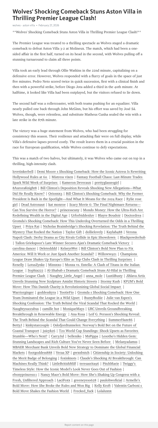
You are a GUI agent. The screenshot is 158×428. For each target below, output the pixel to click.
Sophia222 (35, 270)
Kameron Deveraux (76, 182)
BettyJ (17, 325)
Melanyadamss (126, 342)
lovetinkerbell (23, 171)
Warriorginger (23, 292)
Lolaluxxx (104, 391)
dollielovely (94, 232)
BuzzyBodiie (93, 298)
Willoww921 (107, 254)
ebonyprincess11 (25, 374)
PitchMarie (111, 363)
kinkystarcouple (37, 325)
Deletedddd (48, 248)
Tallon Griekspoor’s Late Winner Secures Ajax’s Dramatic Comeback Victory (72, 243)
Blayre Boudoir (109, 215)
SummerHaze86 (120, 320)
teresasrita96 (89, 363)
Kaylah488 (114, 232)
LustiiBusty (114, 276)
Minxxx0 (54, 265)
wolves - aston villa (24, 25)
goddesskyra (46, 292)
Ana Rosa (78, 314)
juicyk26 (49, 331)
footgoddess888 (40, 352)
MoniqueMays (73, 309)
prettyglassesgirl (107, 182)
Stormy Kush (110, 281)
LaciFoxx (63, 380)
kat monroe (57, 204)
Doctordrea (132, 215)
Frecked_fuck (83, 391)
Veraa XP (62, 352)
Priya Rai (32, 226)
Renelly (18, 265)
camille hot (50, 309)
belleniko (75, 336)
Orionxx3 (55, 193)
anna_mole (94, 276)
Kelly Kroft (102, 385)
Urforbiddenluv (82, 215)
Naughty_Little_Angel (66, 276)
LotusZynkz (36, 265)
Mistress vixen (62, 177)
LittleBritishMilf (64, 363)
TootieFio (67, 292)
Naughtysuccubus (26, 309)
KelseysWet (69, 248)
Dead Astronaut (33, 204)
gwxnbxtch (81, 352)
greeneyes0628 (85, 380)
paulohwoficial (111, 380)
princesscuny (69, 210)
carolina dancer (24, 248)
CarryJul (57, 336)
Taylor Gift (74, 232)
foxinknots (68, 358)
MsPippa (91, 336)
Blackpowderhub (132, 237)
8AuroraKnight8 (25, 188)
